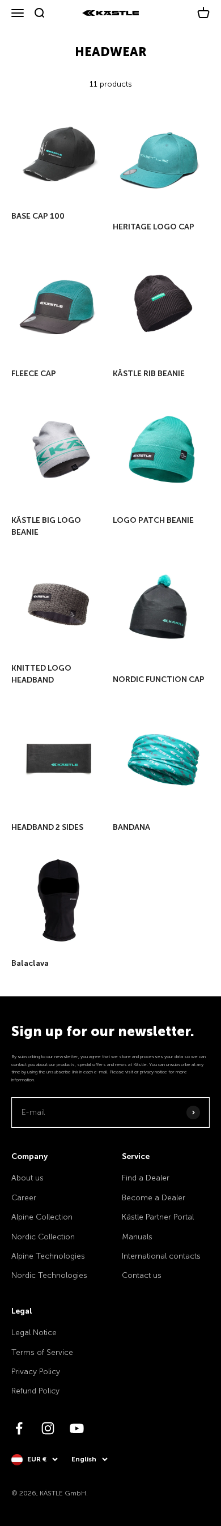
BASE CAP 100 (38, 216)
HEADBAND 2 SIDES (47, 827)
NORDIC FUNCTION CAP (159, 679)
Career (23, 1198)
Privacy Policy (35, 1371)
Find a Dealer (145, 1178)
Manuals (137, 1237)
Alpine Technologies (48, 1256)
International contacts (161, 1256)
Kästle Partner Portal (158, 1217)
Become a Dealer (153, 1198)
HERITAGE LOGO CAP (153, 227)
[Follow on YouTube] (76, 1428)
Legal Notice (34, 1332)
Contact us (142, 1275)
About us (27, 1178)
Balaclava (30, 963)
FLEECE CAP (33, 373)
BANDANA (131, 827)
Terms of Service (42, 1352)
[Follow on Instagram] (48, 1428)
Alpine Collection (42, 1217)
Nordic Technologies (49, 1275)
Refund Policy (35, 1391)
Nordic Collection (43, 1237)
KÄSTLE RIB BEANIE (149, 373)
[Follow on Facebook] (19, 1428)
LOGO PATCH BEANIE (153, 520)
